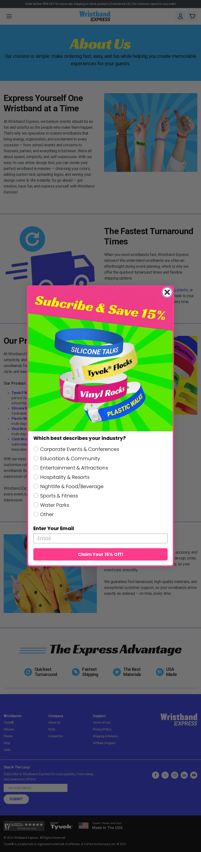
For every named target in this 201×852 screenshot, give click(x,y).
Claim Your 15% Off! (100, 554)
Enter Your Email (53, 528)
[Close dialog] (167, 292)
